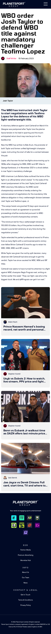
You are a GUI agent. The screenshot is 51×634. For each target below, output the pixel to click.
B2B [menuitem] (25, 545)
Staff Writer (11, 58)
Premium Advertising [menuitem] (25, 555)
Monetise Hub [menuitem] (25, 560)
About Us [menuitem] (25, 572)
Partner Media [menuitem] (25, 550)
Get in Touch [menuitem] (25, 595)
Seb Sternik (12, 478)
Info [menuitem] (25, 567)
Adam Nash (12, 322)
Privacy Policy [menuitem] (25, 605)
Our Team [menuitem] (25, 578)
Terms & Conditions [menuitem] (25, 600)
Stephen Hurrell (14, 374)
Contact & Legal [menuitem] (25, 590)
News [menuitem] (25, 583)
